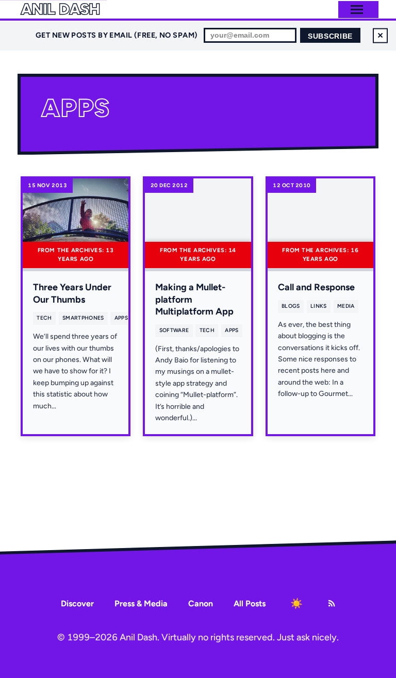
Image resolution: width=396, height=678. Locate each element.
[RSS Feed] (331, 603)
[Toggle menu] (356, 9)
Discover (77, 603)
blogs (291, 306)
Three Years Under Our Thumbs (72, 293)
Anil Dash (60, 9)
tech (44, 318)
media (346, 306)
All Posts (250, 603)
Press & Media (141, 603)
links (318, 306)
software (174, 330)
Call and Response (316, 287)
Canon (200, 603)
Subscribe (330, 36)
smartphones (83, 318)
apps (121, 318)
